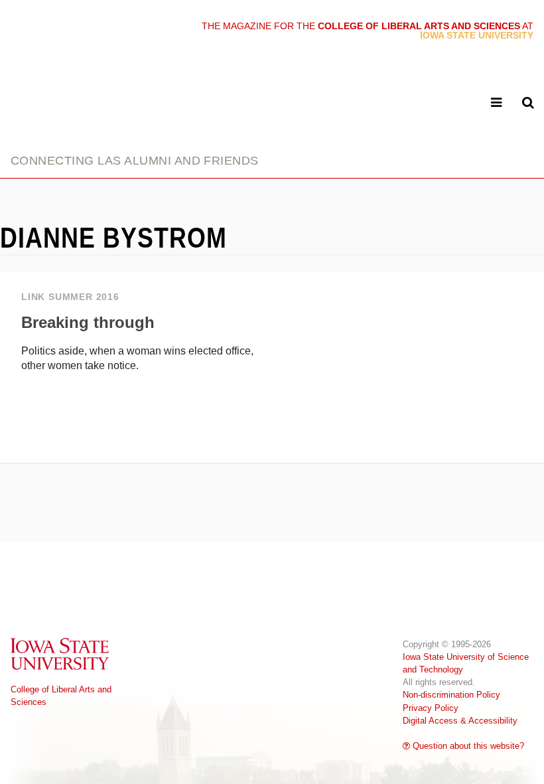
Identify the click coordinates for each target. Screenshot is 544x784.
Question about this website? (467, 746)
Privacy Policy (430, 708)
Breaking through (88, 322)
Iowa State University (60, 653)
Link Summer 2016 (70, 297)
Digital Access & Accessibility (460, 721)
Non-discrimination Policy (451, 695)
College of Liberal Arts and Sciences (61, 695)
